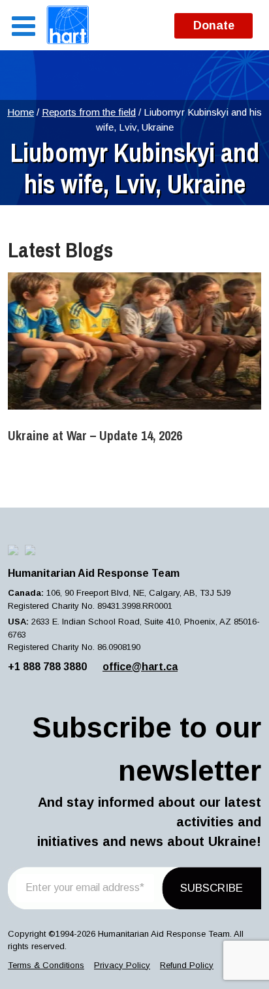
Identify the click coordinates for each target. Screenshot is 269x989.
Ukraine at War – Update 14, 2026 (95, 435)
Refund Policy (187, 965)
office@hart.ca (140, 666)
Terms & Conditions (46, 965)
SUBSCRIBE (211, 888)
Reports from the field (89, 112)
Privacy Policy (122, 965)
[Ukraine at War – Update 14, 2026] (134, 341)
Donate (213, 25)
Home (20, 112)
